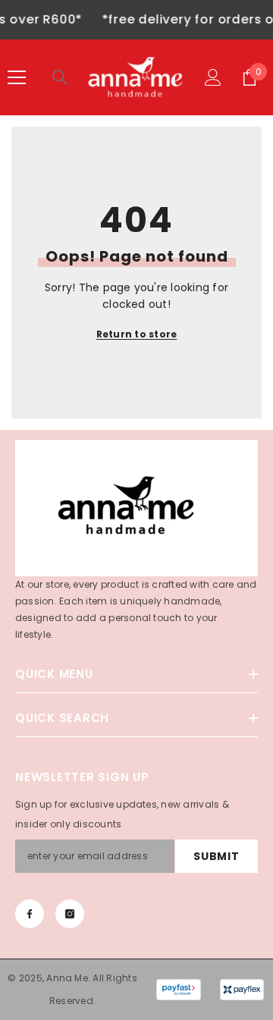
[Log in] (213, 77)
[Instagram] (69, 913)
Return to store (136, 334)
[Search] (60, 77)
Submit (216, 856)
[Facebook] (29, 913)
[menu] (17, 77)
